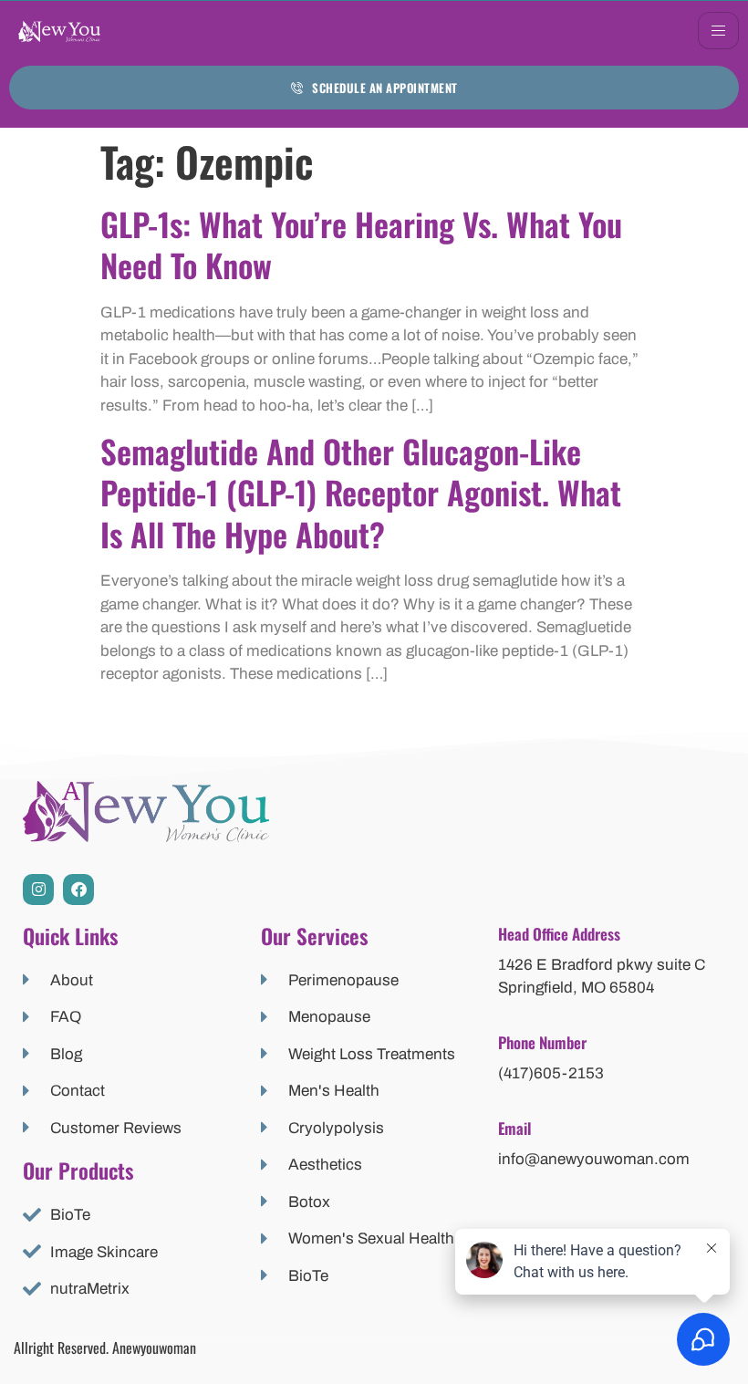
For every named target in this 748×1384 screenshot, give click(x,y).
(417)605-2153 (551, 1073)
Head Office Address (559, 933)
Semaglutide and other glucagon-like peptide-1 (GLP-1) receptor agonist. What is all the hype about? (360, 492)
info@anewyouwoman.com (594, 1159)
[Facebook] (78, 889)
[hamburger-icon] (718, 30)
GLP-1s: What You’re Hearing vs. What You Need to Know (361, 244)
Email (514, 1128)
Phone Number (542, 1042)
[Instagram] (38, 889)
